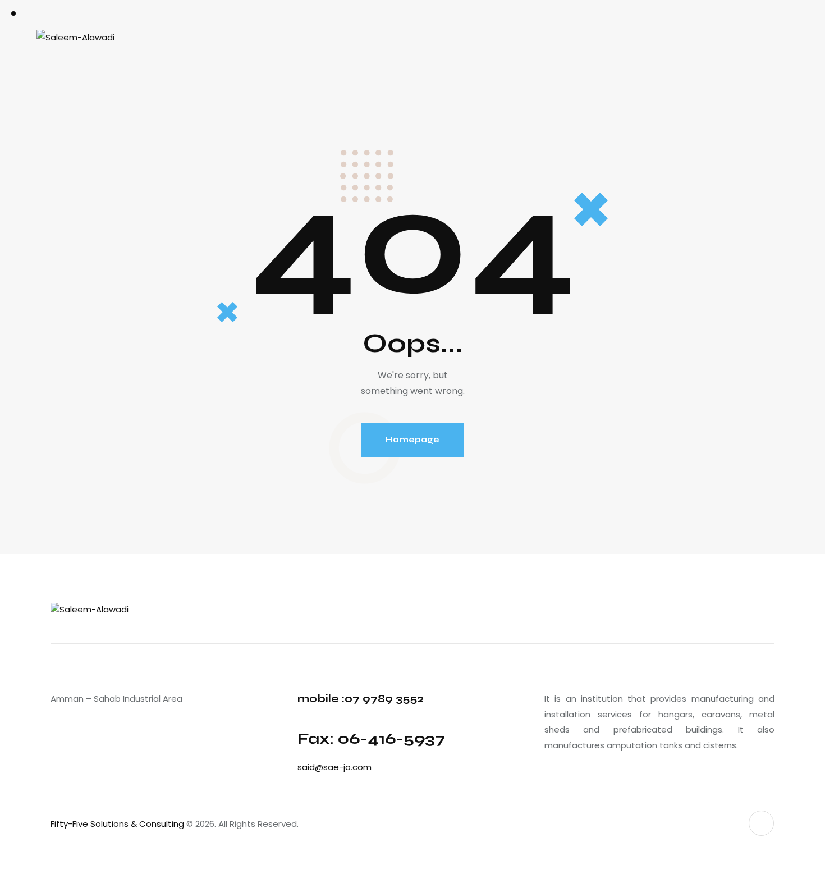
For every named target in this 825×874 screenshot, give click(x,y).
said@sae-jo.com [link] (334, 767)
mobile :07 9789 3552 (360, 698)
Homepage (412, 439)
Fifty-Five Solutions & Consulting (117, 824)
